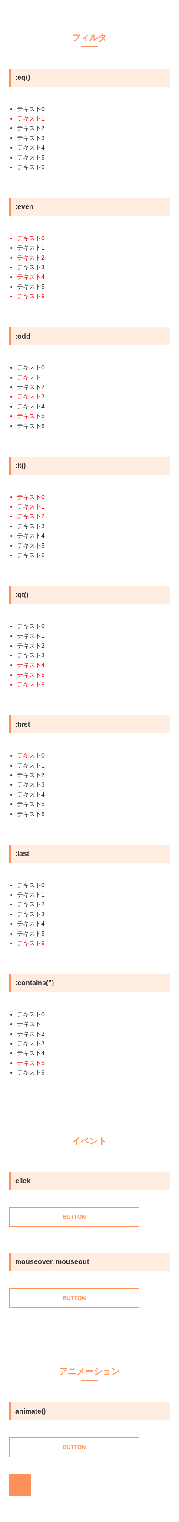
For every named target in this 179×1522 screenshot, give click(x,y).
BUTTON (74, 1217)
